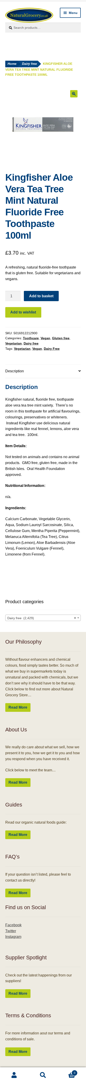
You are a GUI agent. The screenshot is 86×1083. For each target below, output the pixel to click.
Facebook (13, 925)
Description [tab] (14, 371)
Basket (66, 1071)
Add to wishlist (23, 312)
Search (43, 1075)
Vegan (45, 338)
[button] (74, 93)
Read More (17, 707)
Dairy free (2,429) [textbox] (41, 618)
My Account (14, 1075)
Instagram (13, 937)
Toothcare (31, 338)
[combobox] (43, 618)
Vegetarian (13, 343)
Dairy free (29, 63)
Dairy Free (52, 348)
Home (12, 63)
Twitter (10, 931)
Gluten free (60, 338)
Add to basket (41, 296)
